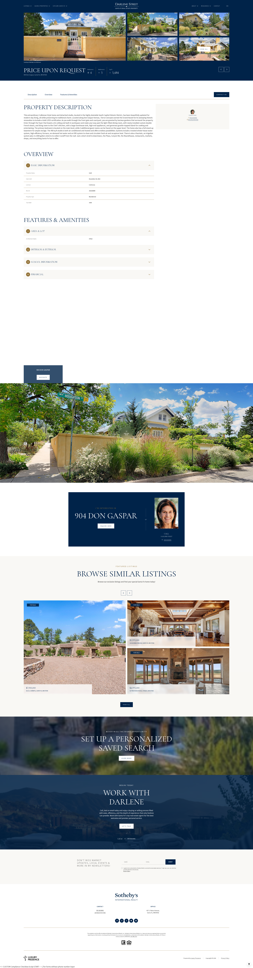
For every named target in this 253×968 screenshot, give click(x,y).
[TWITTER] (126, 921)
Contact (217, 6)
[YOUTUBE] (131, 921)
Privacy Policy (126, 871)
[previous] (123, 593)
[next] (129, 593)
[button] (221, 94)
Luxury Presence (196, 958)
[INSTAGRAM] (122, 921)
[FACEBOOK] (117, 921)
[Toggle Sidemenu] (227, 6)
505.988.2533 (133, 936)
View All (204, 49)
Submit (170, 862)
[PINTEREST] (136, 921)
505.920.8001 (193, 118)
